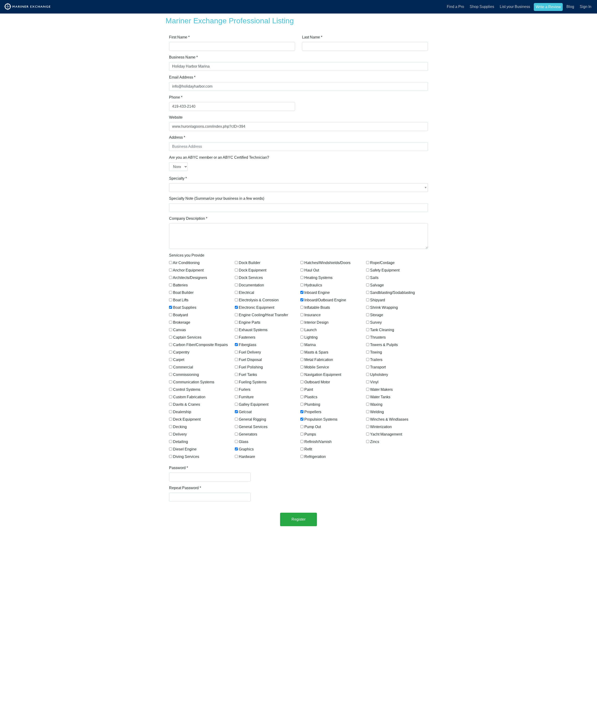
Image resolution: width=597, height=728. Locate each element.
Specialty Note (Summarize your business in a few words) (216, 198)
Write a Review (548, 7)
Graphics (246, 449)
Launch (310, 330)
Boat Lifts (180, 300)
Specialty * (178, 178)
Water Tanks (380, 397)
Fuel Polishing (251, 367)
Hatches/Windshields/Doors (327, 263)
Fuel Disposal (250, 360)
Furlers (244, 389)
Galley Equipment (253, 404)
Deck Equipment (187, 419)
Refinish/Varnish (318, 442)
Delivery (180, 434)
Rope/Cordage (382, 263)
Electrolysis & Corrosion (259, 300)
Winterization (381, 427)
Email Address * (182, 77)
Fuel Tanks (248, 375)
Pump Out (312, 427)
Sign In (585, 7)
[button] (298, 187)
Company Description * (188, 218)
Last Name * (312, 37)
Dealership (182, 412)
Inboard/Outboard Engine (325, 300)
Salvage (377, 285)
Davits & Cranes (186, 404)
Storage (376, 315)
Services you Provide (186, 255)
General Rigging (252, 419)
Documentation (251, 285)
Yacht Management (386, 434)
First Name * (179, 37)
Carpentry (181, 352)
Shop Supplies (482, 7)
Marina (310, 345)
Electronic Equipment (256, 307)
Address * (177, 137)
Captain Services (187, 337)
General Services (253, 427)
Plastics (310, 397)
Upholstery (379, 375)
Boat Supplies (184, 307)
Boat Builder (183, 293)
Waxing (376, 404)
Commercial (183, 367)
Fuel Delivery (250, 352)
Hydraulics (313, 285)
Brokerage (181, 322)
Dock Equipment (252, 270)
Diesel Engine (185, 449)
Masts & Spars (316, 352)
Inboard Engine (317, 293)
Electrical (246, 293)
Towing (376, 352)
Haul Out (311, 270)
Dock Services (251, 278)
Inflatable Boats (317, 307)
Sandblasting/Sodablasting (392, 293)
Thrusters (378, 337)
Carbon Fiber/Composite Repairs (200, 345)
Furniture (246, 397)
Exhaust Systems (253, 330)
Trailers (376, 360)
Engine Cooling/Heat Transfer (263, 315)
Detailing (180, 442)
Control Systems (186, 389)
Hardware (247, 457)
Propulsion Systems (320, 419)
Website (176, 117)
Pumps (310, 434)
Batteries (180, 285)
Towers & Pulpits (384, 345)
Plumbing (312, 404)
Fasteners (247, 337)
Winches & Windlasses (389, 419)
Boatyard (180, 315)
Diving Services (186, 457)
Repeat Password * (185, 488)
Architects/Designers (190, 278)
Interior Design (316, 322)
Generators (248, 434)
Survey (376, 322)
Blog (570, 7)
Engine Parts (249, 322)
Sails (374, 278)
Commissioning (186, 375)
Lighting (311, 337)
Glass (243, 442)
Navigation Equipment (322, 375)
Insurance (312, 315)
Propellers (312, 412)
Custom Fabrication (189, 397)
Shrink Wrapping (384, 307)
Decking (180, 427)
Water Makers (381, 389)
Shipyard (377, 300)
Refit (308, 449)
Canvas (179, 330)
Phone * (175, 97)
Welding (377, 412)
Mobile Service (316, 367)
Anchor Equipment (188, 270)
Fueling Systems (253, 382)
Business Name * (183, 57)
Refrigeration (315, 457)
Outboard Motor (317, 382)
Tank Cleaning (382, 330)
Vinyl (374, 382)
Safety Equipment (384, 270)
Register (298, 519)
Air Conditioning (186, 263)
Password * (178, 468)
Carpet (178, 360)
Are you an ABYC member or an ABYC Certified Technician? (219, 157)
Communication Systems (193, 382)
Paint (308, 389)
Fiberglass (247, 345)
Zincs (374, 442)
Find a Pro (455, 7)
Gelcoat (245, 412)
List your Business (515, 7)
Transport (378, 367)
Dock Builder (249, 263)
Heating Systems (318, 278)
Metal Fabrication (318, 360)
